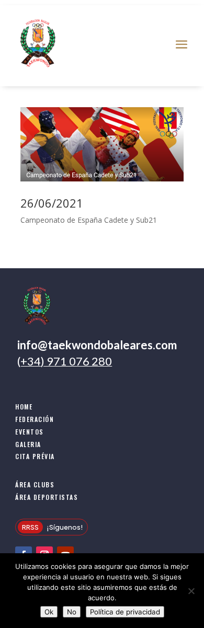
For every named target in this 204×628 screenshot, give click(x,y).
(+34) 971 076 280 (64, 361)
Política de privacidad (125, 612)
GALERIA (28, 444)
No (71, 612)
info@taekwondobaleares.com (97, 345)
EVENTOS (29, 431)
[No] (191, 591)
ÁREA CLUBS (34, 484)
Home (23, 406)
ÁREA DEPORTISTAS (46, 497)
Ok (48, 612)
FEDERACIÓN (34, 419)
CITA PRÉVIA (35, 456)
